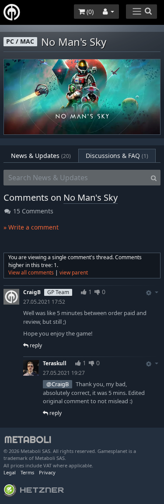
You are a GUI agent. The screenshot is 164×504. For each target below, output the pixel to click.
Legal (9, 472)
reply (35, 345)
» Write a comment (31, 227)
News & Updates (41, 155)
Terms (27, 472)
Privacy (47, 472)
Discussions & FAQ (117, 155)
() (89, 11)
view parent (73, 272)
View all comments (31, 272)
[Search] (154, 177)
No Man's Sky (90, 197)
